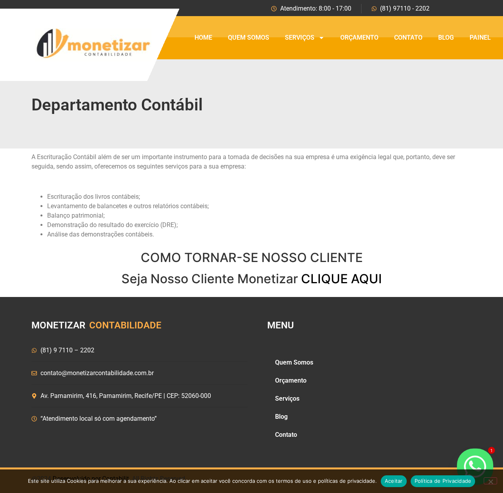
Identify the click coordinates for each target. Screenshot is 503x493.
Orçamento (359, 37)
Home (203, 37)
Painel (480, 37)
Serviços (299, 37)
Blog (446, 37)
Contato (408, 37)
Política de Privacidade (443, 481)
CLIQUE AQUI (341, 278)
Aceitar (394, 481)
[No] (490, 480)
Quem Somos (248, 37)
